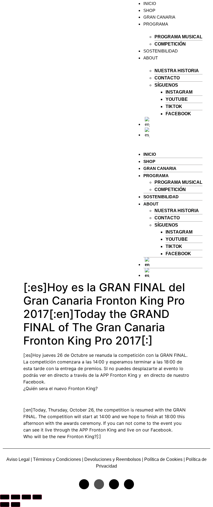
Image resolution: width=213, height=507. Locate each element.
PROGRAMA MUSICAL (178, 36)
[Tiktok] (99, 484)
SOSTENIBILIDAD (160, 51)
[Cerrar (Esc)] (37, 497)
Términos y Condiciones (57, 459)
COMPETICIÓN (170, 44)
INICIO (149, 154)
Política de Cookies (162, 459)
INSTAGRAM (179, 92)
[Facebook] (129, 484)
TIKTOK (174, 106)
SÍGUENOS (166, 85)
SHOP (149, 10)
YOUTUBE (177, 99)
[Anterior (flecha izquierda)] (4, 504)
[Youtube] (114, 484)
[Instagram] (84, 484)
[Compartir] (26, 497)
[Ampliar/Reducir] (4, 497)
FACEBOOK (178, 113)
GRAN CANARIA (159, 17)
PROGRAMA (155, 24)
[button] (167, 141)
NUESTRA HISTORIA (176, 70)
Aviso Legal (18, 459)
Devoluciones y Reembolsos (112, 459)
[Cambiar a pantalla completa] (15, 497)
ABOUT (150, 58)
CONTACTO (167, 78)
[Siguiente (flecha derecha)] (15, 504)
